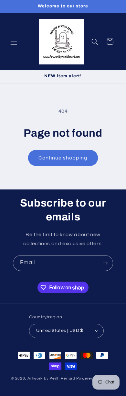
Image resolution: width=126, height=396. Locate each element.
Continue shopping (63, 157)
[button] (13, 41)
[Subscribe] (105, 263)
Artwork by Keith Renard (51, 378)
